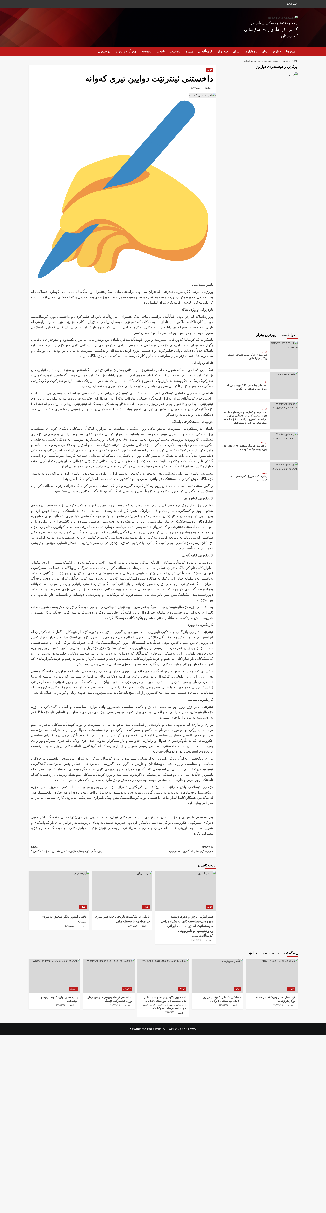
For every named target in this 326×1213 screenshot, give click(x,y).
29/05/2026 (132, 926)
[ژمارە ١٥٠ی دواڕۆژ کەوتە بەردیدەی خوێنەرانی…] (284, 466)
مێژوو (189, 51)
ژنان (264, 51)
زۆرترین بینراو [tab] (266, 335)
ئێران (236, 51)
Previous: (190, 849)
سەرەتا (290, 51)
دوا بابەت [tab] (289, 335)
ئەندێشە (146, 51)
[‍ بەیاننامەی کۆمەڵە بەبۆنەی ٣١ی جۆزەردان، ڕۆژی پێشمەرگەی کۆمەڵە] (284, 436)
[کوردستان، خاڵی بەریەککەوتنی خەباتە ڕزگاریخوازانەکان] (284, 345)
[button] (31, 51)
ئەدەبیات (175, 51)
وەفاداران (250, 51)
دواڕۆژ (276, 51)
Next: (66, 849)
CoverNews (173, 1028)
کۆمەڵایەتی (205, 51)
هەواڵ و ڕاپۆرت (126, 51)
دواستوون (104, 51)
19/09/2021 (195, 88)
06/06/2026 (196, 940)
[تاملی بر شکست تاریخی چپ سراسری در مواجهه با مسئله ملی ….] (122, 891)
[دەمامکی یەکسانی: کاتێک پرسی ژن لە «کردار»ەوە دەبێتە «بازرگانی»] (287, 373)
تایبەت (161, 51)
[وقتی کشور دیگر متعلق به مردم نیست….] (59, 891)
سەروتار (222, 51)
